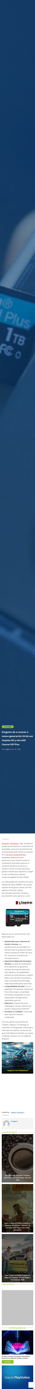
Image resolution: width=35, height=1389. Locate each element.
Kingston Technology (10, 843)
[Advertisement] (17, 1093)
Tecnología (7, 727)
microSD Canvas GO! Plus (16, 855)
